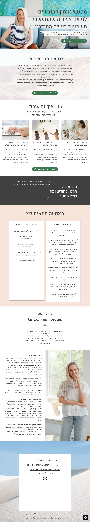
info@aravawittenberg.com (48, 518)
